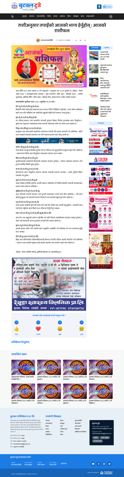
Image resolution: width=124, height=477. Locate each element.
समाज (55, 16)
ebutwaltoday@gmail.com (22, 444)
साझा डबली (90, 16)
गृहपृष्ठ (24, 16)
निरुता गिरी (52, 465)
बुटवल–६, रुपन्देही (19, 447)
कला (82, 16)
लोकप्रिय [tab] (106, 48)
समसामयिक (41, 16)
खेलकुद (75, 16)
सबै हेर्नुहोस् (101, 123)
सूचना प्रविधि (78, 421)
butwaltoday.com (21, 474)
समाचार (31, 16)
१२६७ (22, 438)
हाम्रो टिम (63, 464)
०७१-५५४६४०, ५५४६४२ (19, 441)
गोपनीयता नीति (97, 441)
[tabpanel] (101, 88)
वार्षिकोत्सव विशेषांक (80, 432)
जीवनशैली (77, 423)
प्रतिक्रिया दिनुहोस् (20, 342)
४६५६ (22, 436)
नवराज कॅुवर (28, 465)
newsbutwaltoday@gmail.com (102, 428)
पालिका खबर (63, 429)
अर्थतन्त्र (62, 16)
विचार (69, 16)
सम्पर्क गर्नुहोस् (104, 438)
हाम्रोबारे (96, 438)
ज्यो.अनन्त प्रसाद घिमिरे (47, 40)
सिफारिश (77, 429)
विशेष (49, 16)
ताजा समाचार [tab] (95, 48)
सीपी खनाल (41, 465)
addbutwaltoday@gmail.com (101, 434)
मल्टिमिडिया (48, 435)
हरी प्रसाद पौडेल (16, 465)
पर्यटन (61, 432)
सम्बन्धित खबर (19, 354)
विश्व (61, 435)
